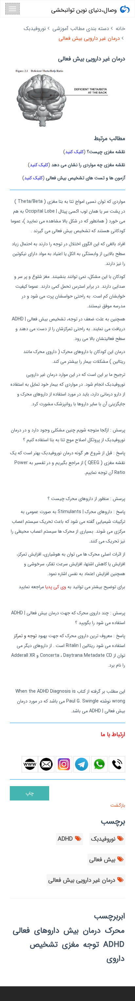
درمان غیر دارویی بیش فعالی (81, 880)
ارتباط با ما (113, 734)
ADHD (65, 839)
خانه (120, 28)
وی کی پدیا (55, 586)
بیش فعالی (102, 859)
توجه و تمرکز (25, 635)
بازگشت (117, 805)
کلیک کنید (74, 151)
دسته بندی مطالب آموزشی (80, 28)
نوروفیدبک (35, 28)
